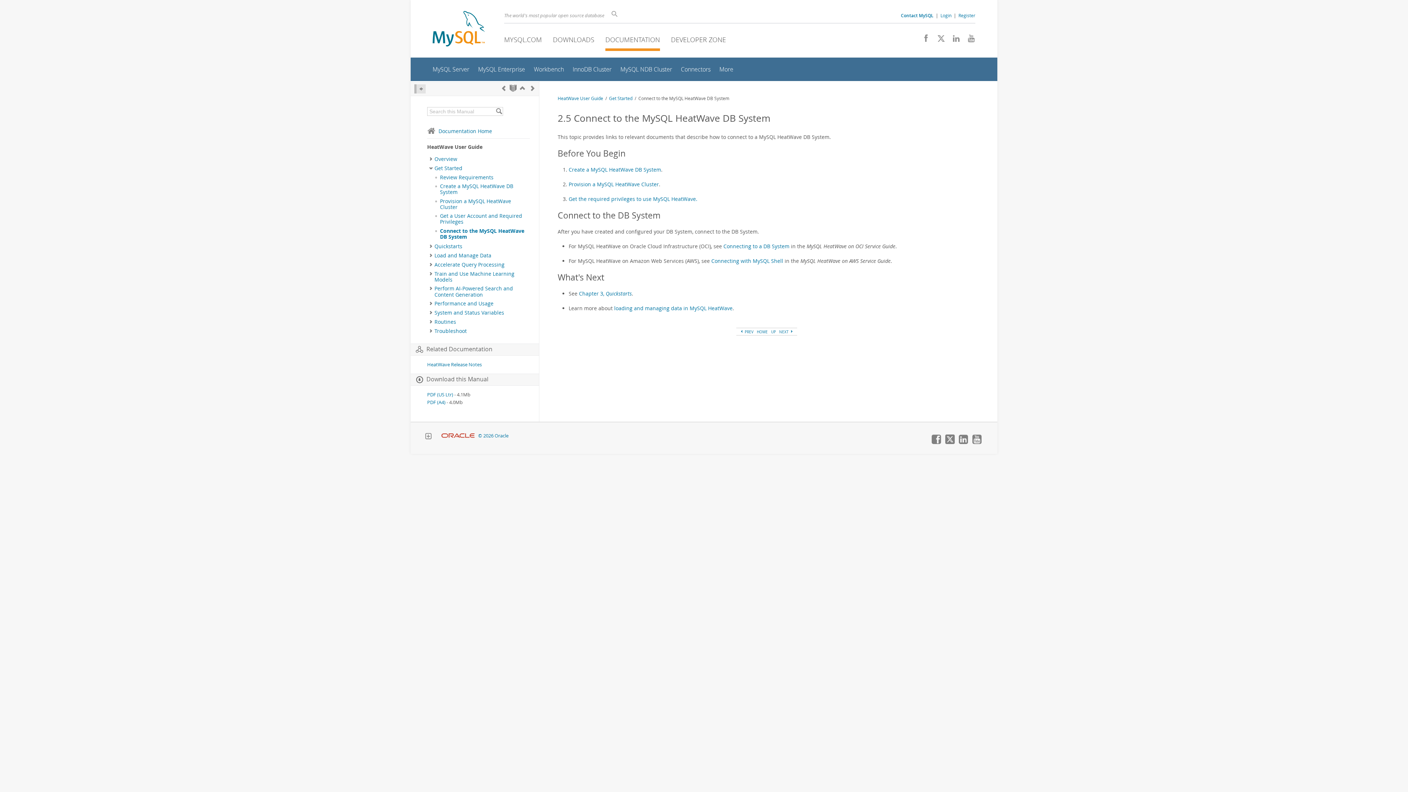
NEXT (784, 331)
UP (773, 331)
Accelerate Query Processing (469, 264)
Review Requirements (467, 177)
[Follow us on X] (938, 40)
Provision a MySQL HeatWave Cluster (475, 204)
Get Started (448, 168)
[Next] (532, 88)
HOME (762, 331)
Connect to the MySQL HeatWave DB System (482, 234)
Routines (445, 322)
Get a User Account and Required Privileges (481, 219)
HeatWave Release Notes (454, 365)
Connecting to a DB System (756, 246)
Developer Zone (698, 39)
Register (966, 15)
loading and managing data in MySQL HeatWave (673, 308)
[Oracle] (458, 436)
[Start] (513, 88)
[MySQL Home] (458, 29)
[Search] (499, 111)
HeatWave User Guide (580, 98)
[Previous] (503, 88)
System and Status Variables (469, 312)
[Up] (522, 88)
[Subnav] (431, 159)
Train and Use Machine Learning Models (474, 277)
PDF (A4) (436, 402)
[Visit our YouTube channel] (968, 40)
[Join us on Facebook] (923, 40)
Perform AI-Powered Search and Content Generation (473, 291)
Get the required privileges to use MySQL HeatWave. (633, 198)
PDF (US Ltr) (440, 395)
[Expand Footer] (428, 437)
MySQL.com (523, 39)
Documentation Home (465, 131)
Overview (445, 159)
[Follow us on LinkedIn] (953, 40)
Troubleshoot (450, 331)
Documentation (632, 39)
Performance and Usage (464, 303)
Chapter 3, (605, 293)
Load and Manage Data (462, 255)
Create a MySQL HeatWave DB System (476, 189)
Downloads (573, 39)
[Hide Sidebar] (420, 89)
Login (945, 15)
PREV (749, 331)
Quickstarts (448, 246)
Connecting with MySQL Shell (747, 260)
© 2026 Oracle (493, 436)
